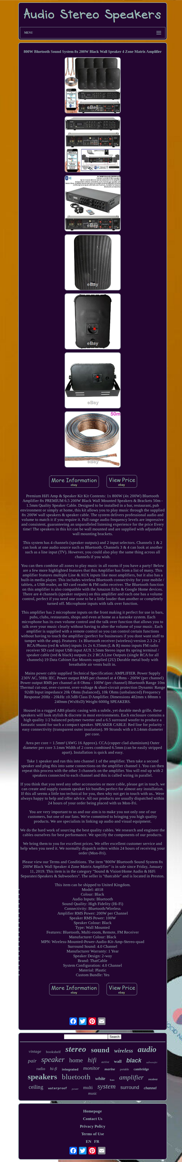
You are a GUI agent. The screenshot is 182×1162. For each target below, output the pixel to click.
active (105, 1062)
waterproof (57, 1088)
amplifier (131, 1077)
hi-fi (53, 1068)
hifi (92, 1060)
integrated (70, 1069)
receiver (153, 1079)
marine (110, 1069)
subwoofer (151, 1062)
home (76, 1060)
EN (88, 1141)
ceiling (36, 1087)
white (100, 1078)
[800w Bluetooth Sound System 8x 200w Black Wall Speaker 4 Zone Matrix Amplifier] (92, 85)
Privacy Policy (92, 1126)
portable (124, 1069)
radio (40, 1068)
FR (96, 1141)
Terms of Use (92, 1134)
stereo (75, 1049)
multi (88, 1087)
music (92, 1093)
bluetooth (76, 1077)
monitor (91, 1068)
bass (112, 1080)
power (75, 1088)
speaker (52, 1059)
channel (150, 1088)
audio (147, 1049)
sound (100, 1050)
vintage (35, 1051)
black (133, 1060)
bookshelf (53, 1052)
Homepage (92, 1111)
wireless (123, 1051)
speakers (42, 1076)
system (106, 1086)
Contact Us (92, 1118)
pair (32, 1061)
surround (129, 1087)
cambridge (141, 1069)
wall (118, 1061)
